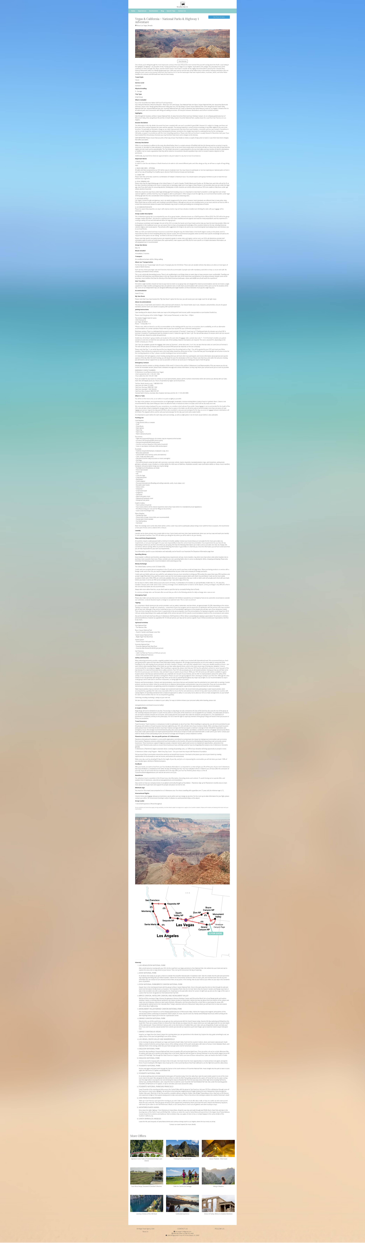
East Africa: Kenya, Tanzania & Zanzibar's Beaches (146, 1186)
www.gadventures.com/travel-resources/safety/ (149, 705)
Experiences (142, 11)
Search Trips (171, 11)
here (183, 381)
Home (133, 11)
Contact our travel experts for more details (182, 1124)
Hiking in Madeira (218, 1186)
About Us (145, 1231)
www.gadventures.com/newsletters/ (171, 780)
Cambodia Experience (182, 1214)
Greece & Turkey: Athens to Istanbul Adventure (218, 1214)
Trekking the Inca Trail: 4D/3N (182, 1159)
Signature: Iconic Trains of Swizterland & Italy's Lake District (146, 1160)
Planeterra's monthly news (214, 783)
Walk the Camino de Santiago (182, 1186)
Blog (162, 11)
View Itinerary (182, 61)
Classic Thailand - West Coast (218, 1159)
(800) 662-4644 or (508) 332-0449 (183, 1233)
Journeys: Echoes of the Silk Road (147, 1214)
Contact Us (182, 11)
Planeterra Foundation (200, 751)
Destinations (153, 11)
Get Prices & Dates (219, 17)
